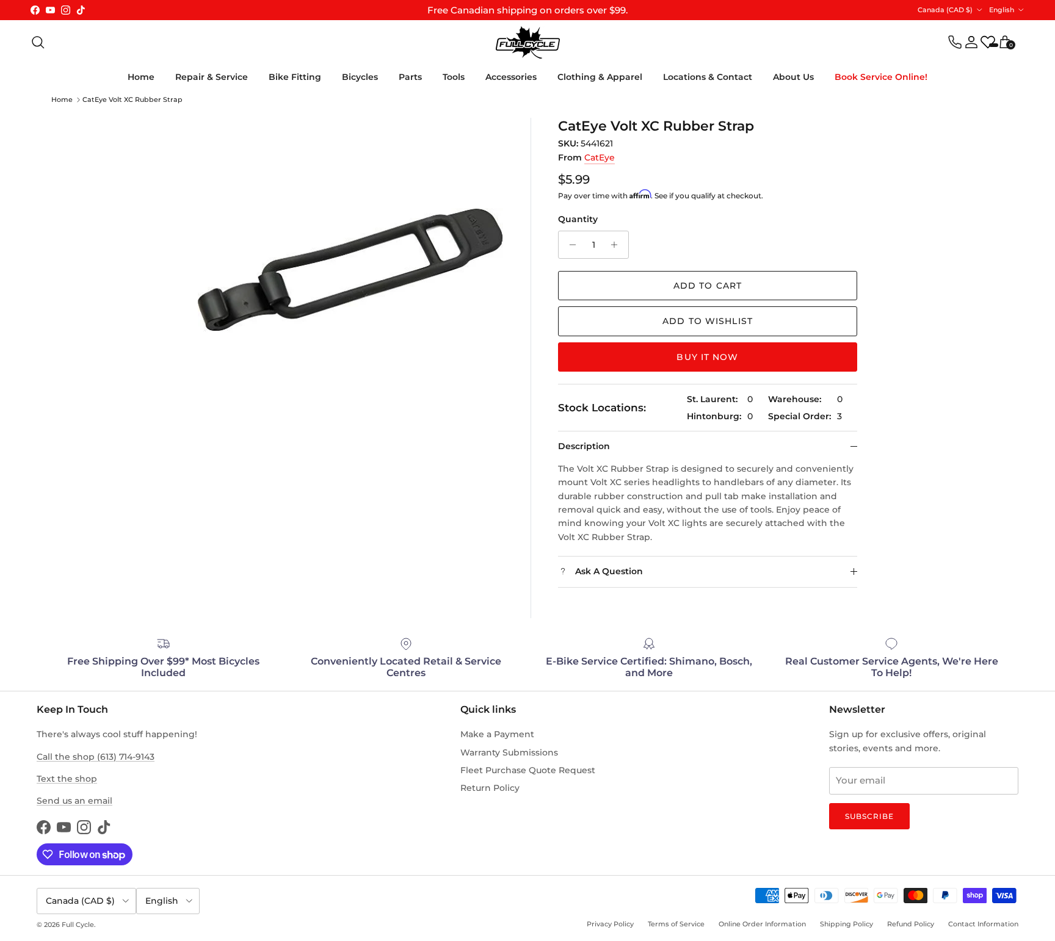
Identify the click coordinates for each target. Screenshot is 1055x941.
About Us (793, 76)
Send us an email (74, 800)
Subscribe (869, 816)
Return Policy (490, 787)
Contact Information (983, 924)
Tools (454, 76)
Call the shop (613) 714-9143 (95, 756)
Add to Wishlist (707, 320)
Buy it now (707, 357)
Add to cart (707, 285)
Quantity (578, 219)
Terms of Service (676, 924)
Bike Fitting (295, 76)
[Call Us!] (955, 42)
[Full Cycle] (528, 42)
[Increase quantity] (617, 244)
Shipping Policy (846, 924)
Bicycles (360, 76)
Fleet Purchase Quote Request (527, 770)
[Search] (38, 42)
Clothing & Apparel (599, 76)
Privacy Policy (610, 924)
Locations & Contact (707, 76)
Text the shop (67, 778)
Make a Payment (497, 734)
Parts (410, 76)
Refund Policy (910, 924)
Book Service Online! (881, 76)
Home (141, 76)
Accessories (511, 76)
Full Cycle (78, 924)
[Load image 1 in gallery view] (351, 271)
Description (584, 446)
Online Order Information (762, 924)
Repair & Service (211, 76)
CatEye (599, 157)
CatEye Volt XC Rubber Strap (132, 99)
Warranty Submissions (509, 752)
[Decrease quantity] (569, 244)
